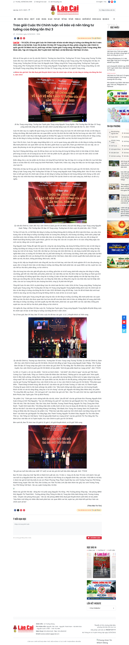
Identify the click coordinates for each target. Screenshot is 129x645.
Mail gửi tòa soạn (41, 2)
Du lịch (50, 19)
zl (115, 2)
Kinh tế (32, 19)
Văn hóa (44, 19)
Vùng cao (91, 550)
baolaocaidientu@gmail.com (49, 634)
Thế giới (71, 19)
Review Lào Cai (96, 19)
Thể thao (64, 19)
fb (109, 2)
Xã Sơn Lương (115, 156)
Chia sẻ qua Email (24, 38)
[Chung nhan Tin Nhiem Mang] (106, 641)
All (114, 19)
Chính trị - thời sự (23, 19)
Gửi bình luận (95, 538)
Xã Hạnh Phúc (116, 149)
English (100, 2)
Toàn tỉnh (114, 137)
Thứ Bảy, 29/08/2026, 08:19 (23, 2)
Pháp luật (57, 19)
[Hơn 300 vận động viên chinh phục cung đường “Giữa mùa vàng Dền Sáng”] (114, 174)
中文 (105, 2)
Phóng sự (78, 19)
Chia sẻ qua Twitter (18, 38)
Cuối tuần (111, 550)
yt (112, 2)
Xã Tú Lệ (114, 146)
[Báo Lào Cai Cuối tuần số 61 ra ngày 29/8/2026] (101, 565)
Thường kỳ (101, 550)
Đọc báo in (106, 19)
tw (124, 331)
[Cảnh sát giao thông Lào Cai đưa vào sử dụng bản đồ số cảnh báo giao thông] (114, 210)
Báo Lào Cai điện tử (64, 10)
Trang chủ (15, 19)
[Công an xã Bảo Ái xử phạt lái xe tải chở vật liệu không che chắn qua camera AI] (114, 197)
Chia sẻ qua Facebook (15, 38)
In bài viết (21, 38)
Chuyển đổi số (86, 19)
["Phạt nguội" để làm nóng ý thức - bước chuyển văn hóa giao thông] (114, 187)
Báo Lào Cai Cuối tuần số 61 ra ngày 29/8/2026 (100, 572)
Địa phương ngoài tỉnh (115, 132)
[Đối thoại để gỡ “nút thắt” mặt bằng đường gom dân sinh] (114, 163)
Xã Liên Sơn (115, 153)
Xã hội (38, 19)
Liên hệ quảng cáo (56, 2)
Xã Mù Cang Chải (115, 141)
